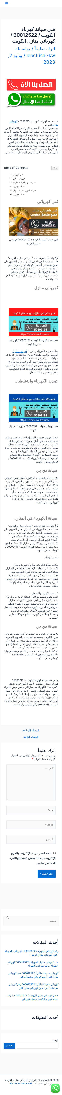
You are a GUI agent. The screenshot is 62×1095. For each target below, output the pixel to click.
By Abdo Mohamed (21, 1083)
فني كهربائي (17, 174)
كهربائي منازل (19, 178)
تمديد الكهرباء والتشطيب (24, 182)
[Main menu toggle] (6, 3)
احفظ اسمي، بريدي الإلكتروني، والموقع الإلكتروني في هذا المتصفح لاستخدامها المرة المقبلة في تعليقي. (33, 858)
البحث (55, 1040)
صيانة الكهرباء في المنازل (24, 190)
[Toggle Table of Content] (54, 168)
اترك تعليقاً (45, 48)
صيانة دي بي (18, 186)
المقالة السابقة (31, 730)
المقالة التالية (30, 737)
